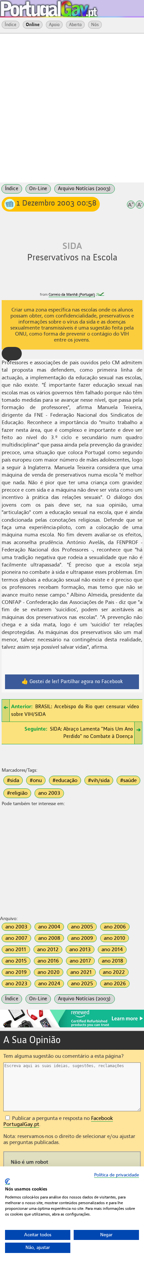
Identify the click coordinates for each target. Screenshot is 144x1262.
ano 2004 (49, 927)
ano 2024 (49, 984)
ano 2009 (82, 938)
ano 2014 (112, 950)
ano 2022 (114, 972)
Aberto (75, 24)
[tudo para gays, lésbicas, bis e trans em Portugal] (67, 6)
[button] (12, 353)
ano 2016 (48, 961)
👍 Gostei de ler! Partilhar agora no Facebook (72, 681)
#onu (36, 780)
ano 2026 (115, 984)
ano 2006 (115, 927)
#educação (65, 780)
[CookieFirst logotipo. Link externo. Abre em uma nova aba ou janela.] (7, 1181)
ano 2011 (15, 950)
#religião (17, 793)
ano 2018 (112, 961)
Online (33, 24)
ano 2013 (80, 950)
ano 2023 (16, 984)
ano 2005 (82, 927)
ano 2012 (48, 950)
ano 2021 (81, 972)
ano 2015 (16, 961)
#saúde (128, 780)
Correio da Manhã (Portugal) (72, 294)
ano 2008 (49, 938)
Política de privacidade (116, 1174)
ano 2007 (16, 938)
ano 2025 (82, 984)
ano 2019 (16, 972)
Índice (10, 24)
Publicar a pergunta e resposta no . (58, 1121)
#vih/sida (99, 780)
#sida (13, 780)
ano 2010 (114, 938)
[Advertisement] (72, 107)
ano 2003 (49, 793)
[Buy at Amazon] (72, 1026)
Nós (95, 24)
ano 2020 (49, 972)
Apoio (54, 24)
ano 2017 (80, 961)
